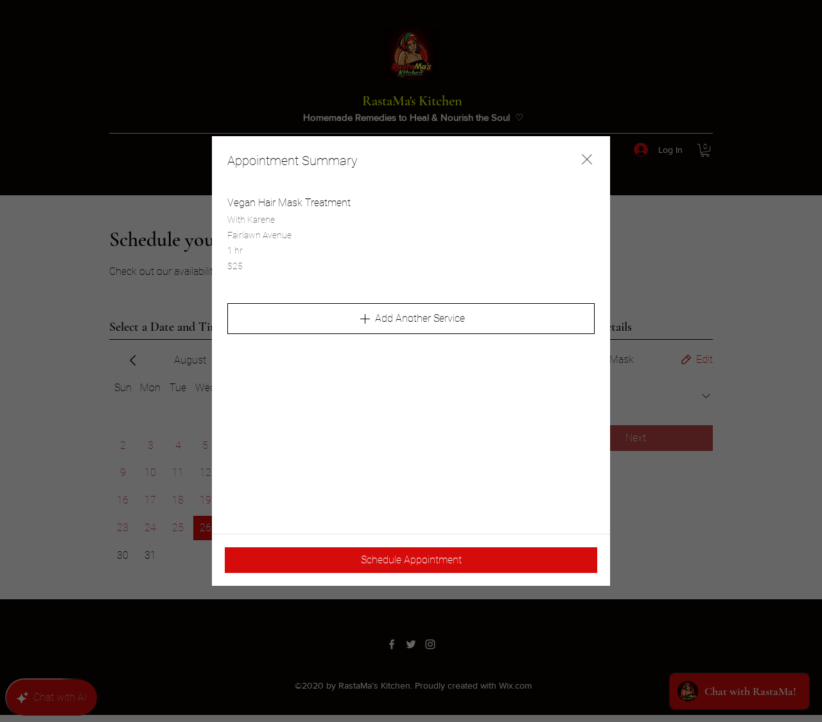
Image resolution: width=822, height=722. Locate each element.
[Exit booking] (587, 159)
